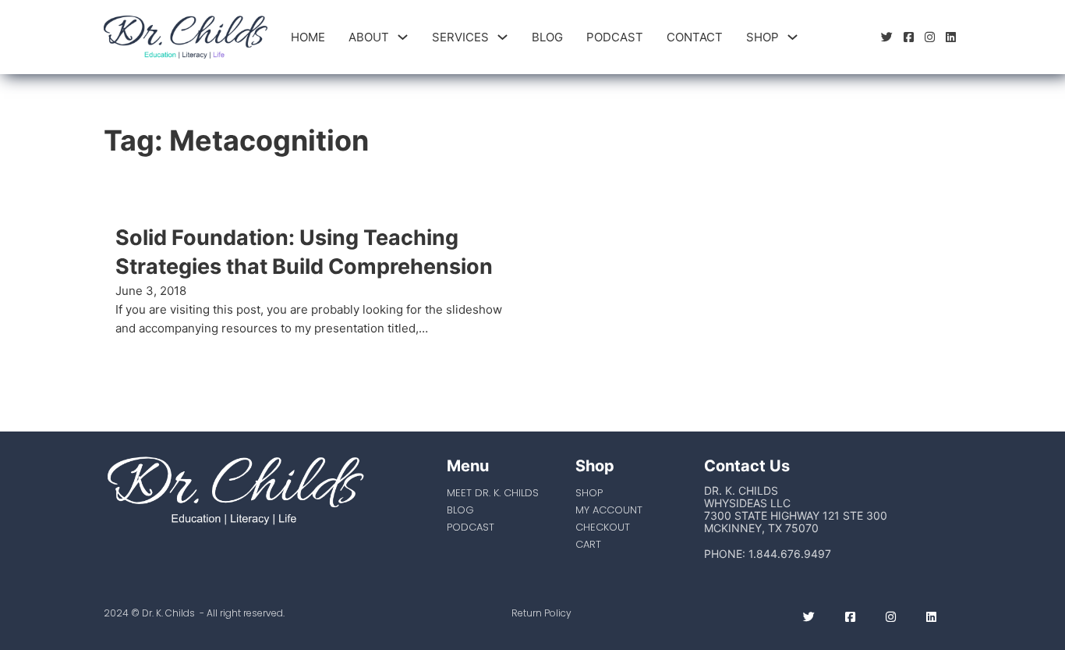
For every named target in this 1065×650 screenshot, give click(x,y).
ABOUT (369, 37)
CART (588, 544)
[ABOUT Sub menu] (403, 37)
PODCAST (614, 37)
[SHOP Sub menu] (792, 37)
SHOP (762, 37)
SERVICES (460, 37)
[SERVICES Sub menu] (502, 37)
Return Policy (541, 613)
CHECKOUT (602, 527)
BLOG (547, 37)
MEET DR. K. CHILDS (493, 492)
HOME (308, 37)
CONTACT (695, 37)
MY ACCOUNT (608, 510)
